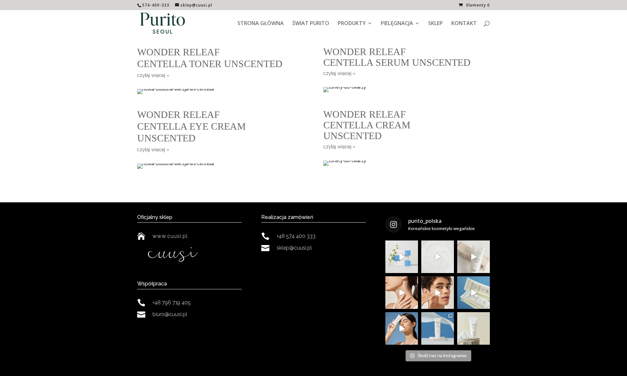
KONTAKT (464, 24)
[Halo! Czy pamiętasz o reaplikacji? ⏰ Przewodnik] (401, 292)
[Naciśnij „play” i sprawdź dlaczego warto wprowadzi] (401, 256)
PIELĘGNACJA (397, 24)
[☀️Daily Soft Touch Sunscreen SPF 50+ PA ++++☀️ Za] (437, 328)
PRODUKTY (352, 24)
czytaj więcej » (153, 75)
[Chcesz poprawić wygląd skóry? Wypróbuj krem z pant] (473, 256)
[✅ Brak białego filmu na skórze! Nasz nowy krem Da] (473, 292)
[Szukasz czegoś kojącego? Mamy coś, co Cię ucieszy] (473, 328)
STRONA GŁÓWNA (260, 24)
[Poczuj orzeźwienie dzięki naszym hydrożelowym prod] (437, 256)
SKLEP (435, 24)
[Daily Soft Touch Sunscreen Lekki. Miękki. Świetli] (437, 292)
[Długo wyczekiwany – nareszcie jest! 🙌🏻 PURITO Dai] (401, 328)
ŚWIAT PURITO (310, 24)
